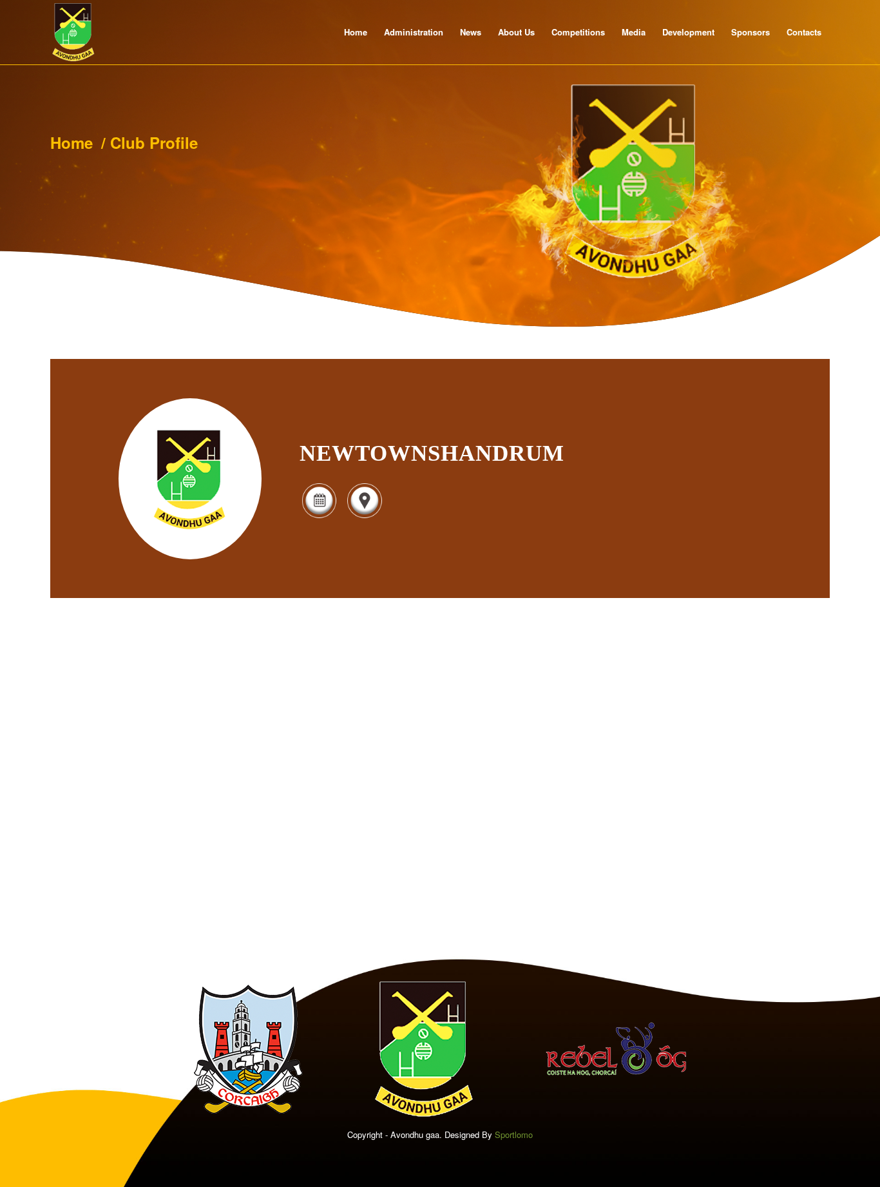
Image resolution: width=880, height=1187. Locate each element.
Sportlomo (514, 1134)
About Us (516, 32)
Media (634, 32)
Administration (413, 32)
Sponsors (750, 32)
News (470, 32)
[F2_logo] (73, 32)
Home (355, 32)
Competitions (578, 32)
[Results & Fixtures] (319, 516)
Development (688, 32)
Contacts (804, 32)
